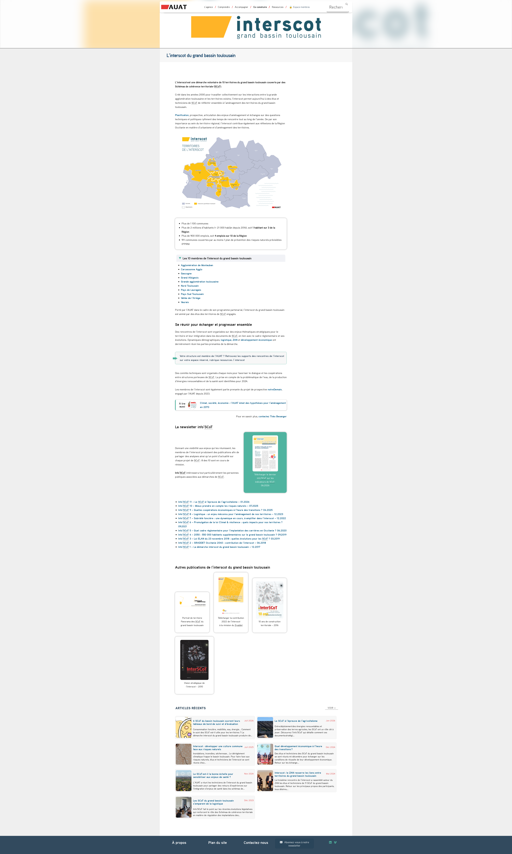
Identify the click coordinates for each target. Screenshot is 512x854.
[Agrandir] (283, 137)
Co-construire (260, 7)
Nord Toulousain (190, 285)
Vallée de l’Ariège (190, 298)
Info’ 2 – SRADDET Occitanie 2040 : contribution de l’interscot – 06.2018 (222, 542)
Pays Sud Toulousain (192, 294)
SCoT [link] (217, 86)
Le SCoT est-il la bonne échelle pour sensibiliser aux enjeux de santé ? (213, 775)
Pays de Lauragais (191, 289)
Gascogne (186, 273)
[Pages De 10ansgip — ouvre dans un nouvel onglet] (269, 600)
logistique (226, 339)
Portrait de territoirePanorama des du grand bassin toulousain (192, 621)
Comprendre (224, 7)
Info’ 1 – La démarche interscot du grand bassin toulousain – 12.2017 (219, 546)
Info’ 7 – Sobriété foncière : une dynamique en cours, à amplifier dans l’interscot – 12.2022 (232, 518)
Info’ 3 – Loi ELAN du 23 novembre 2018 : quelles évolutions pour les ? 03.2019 (229, 538)
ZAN (235, 339)
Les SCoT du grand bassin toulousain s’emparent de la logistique (213, 802)
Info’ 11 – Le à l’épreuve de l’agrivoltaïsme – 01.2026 (213, 501)
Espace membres (301, 7)
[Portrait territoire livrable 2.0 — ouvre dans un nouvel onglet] (192, 605)
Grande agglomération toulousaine (200, 281)
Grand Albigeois (190, 277)
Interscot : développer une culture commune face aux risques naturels (218, 748)
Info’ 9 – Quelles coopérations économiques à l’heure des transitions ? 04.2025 (225, 510)
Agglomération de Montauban (197, 265)
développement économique (256, 339)
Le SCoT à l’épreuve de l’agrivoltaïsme (296, 720)
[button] (332, 707)
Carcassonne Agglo (192, 269)
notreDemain (275, 389)
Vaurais (185, 302)
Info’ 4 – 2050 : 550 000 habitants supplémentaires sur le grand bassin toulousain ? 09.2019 (232, 534)
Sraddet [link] (239, 625)
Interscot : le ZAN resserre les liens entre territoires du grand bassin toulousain (298, 774)
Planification (182, 115)
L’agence (208, 7)
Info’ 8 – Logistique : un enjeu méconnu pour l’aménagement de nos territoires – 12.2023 (230, 514)
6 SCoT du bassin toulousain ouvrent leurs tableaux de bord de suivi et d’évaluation (216, 722)
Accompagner (241, 7)
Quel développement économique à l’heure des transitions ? (298, 748)
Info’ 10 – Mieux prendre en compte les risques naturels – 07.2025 (218, 505)
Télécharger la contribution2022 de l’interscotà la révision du (231, 621)
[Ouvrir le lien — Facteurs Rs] (192, 405)
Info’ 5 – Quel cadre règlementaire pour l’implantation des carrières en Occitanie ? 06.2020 (232, 530)
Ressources (277, 7)
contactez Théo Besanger (273, 416)
